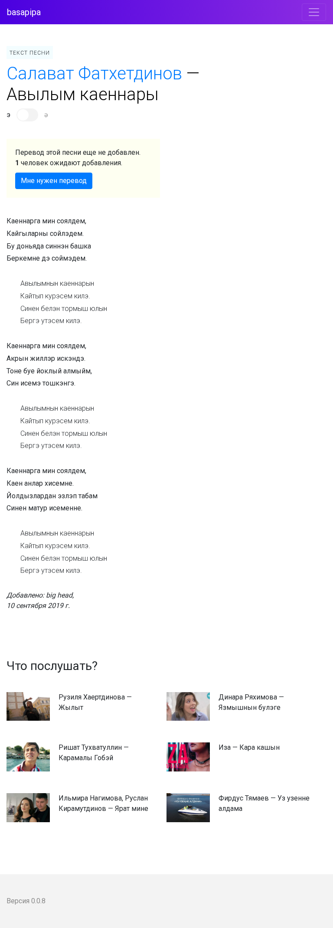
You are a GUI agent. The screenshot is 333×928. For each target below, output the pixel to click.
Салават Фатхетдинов (94, 73)
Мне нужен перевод (54, 180)
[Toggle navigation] (314, 12)
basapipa (24, 12)
